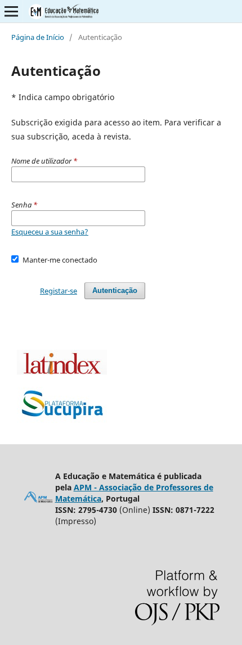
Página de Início (37, 37)
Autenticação (114, 290)
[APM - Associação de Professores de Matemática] (38, 500)
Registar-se (58, 291)
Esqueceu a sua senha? (49, 232)
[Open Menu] (11, 11)
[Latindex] (62, 371)
